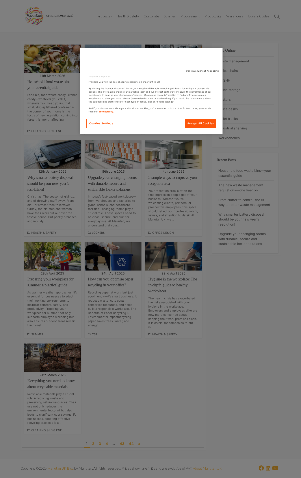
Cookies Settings (101, 123)
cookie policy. (106, 111)
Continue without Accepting (202, 70)
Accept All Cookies (200, 123)
